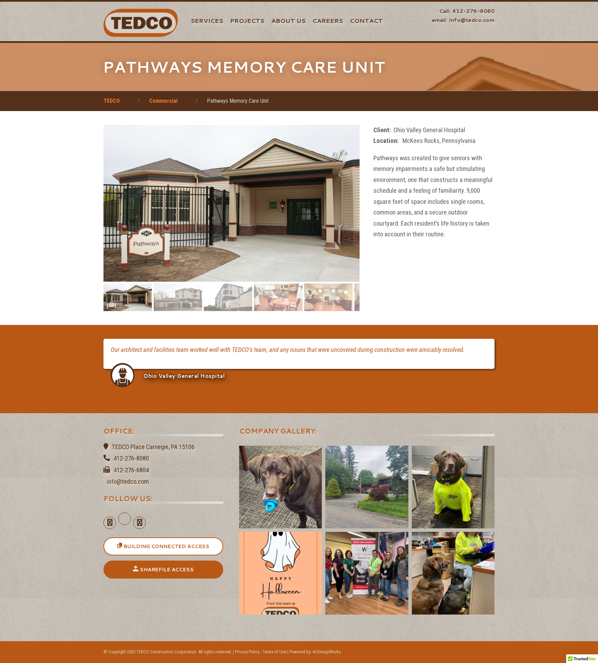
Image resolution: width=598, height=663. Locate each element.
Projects (247, 20)
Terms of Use (274, 651)
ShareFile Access (166, 569)
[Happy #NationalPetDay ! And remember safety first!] (453, 487)
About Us (288, 20)
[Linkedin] (124, 523)
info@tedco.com (472, 20)
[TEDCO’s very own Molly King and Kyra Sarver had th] (366, 573)
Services (207, 20)
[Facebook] (109, 523)
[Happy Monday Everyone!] (280, 487)
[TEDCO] (140, 22)
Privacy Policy (247, 651)
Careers (327, 20)
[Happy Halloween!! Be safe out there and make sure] (280, 573)
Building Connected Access (165, 546)
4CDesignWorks (326, 651)
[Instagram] (139, 523)
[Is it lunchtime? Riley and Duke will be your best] (453, 573)
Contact (366, 20)
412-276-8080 (473, 11)
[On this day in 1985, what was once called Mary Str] (366, 487)
